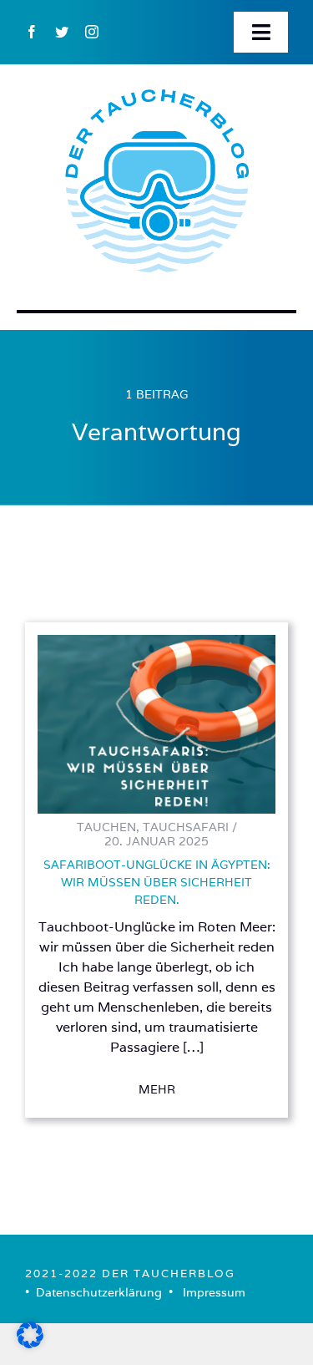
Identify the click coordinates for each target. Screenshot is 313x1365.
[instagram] (91, 31)
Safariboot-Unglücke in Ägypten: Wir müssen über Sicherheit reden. (156, 882)
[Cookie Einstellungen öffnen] (30, 1342)
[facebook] (31, 31)
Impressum (214, 1292)
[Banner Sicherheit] (156, 642)
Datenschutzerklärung (99, 1292)
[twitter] (61, 31)
